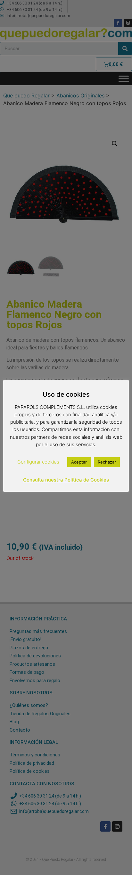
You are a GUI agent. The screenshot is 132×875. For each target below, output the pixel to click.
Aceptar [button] (79, 462)
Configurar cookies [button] (38, 462)
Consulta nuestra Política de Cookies (66, 480)
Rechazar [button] (107, 462)
